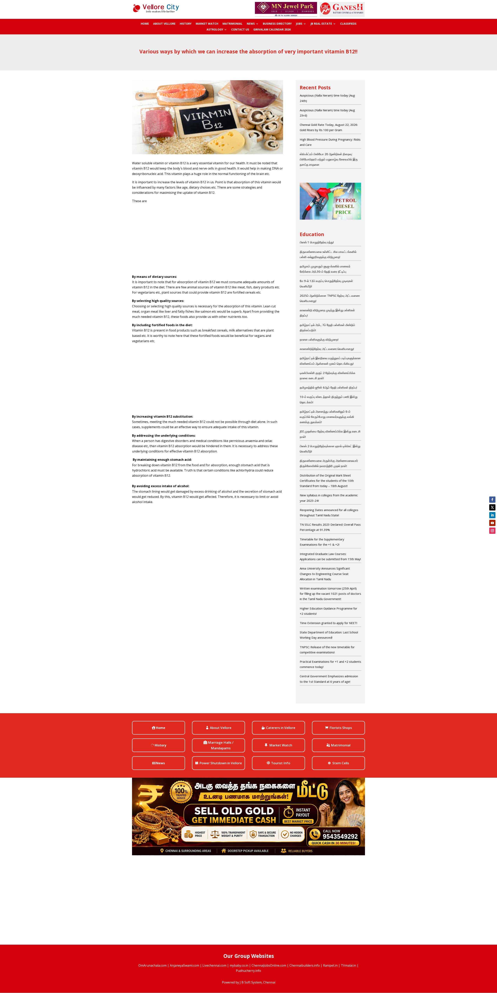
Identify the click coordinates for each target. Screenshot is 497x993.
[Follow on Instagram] (492, 531)
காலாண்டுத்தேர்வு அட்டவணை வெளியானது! (327, 349)
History (185, 23)
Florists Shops (340, 727)
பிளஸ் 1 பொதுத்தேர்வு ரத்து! (317, 242)
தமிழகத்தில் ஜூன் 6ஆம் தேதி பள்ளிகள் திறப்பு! (328, 387)
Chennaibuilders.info (304, 965)
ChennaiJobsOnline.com (269, 965)
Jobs (299, 23)
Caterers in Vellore (280, 727)
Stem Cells (340, 763)
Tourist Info (280, 763)
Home (145, 23)
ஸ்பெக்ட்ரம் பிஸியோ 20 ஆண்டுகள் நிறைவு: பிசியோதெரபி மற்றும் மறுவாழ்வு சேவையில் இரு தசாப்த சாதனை (329, 159)
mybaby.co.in (239, 965)
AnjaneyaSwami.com (184, 965)
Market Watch (207, 23)
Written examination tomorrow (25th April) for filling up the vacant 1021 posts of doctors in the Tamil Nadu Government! (330, 593)
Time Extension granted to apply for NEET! (328, 623)
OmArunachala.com (152, 965)
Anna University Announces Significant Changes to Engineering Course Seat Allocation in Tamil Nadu (325, 573)
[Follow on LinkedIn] (492, 515)
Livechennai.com (214, 965)
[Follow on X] (492, 507)
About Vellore (164, 23)
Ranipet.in (330, 965)
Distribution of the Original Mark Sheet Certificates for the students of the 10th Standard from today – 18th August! (327, 480)
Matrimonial (232, 23)
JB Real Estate (321, 23)
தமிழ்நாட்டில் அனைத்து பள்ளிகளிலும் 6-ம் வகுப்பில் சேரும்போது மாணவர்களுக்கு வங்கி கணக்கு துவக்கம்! (327, 417)
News (251, 23)
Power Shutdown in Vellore (220, 763)
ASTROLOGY (215, 29)
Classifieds (348, 23)
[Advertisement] (207, 239)
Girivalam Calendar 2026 (272, 29)
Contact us (240, 29)
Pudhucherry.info (248, 971)
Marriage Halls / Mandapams (221, 745)
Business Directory (277, 23)
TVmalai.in (348, 965)
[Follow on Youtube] (492, 523)
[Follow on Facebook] (492, 499)
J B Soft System (251, 982)
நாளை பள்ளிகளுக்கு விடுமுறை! (319, 339)
